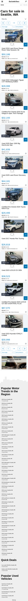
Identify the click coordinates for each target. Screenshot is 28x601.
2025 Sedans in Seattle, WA (7, 455)
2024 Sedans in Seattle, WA (7, 420)
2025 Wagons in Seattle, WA (8, 522)
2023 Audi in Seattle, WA (7, 459)
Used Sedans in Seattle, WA (7, 588)
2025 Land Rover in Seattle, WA (8, 499)
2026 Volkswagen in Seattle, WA (8, 542)
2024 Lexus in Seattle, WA (7, 431)
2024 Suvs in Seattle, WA (7, 404)
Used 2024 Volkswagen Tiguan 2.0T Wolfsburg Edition (13, 81)
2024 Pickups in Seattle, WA (8, 487)
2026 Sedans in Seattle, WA (7, 502)
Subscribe (25, 5)
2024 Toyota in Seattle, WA (7, 412)
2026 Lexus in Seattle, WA (7, 491)
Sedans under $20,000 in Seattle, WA (9, 570)
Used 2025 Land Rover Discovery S (14, 176)
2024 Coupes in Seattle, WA (7, 534)
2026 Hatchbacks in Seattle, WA (8, 526)
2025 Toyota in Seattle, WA (7, 416)
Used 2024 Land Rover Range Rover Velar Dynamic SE (12, 49)
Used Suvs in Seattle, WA (7, 584)
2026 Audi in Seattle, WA (7, 554)
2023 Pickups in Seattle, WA (8, 514)
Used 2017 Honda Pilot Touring (13, 238)
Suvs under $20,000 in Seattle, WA (9, 566)
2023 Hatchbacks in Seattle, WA (8, 483)
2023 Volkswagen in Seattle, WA (8, 463)
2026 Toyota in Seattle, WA (7, 428)
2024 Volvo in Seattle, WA (7, 495)
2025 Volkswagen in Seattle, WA (8, 435)
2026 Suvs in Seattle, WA (7, 424)
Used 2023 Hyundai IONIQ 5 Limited (12, 334)
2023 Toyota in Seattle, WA (7, 451)
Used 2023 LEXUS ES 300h (12, 270)
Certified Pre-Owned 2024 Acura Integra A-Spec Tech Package (13, 112)
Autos (2, 5)
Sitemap (14, 600)
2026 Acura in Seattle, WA (7, 550)
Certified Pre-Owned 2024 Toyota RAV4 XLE (13, 207)
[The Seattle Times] (14, 1)
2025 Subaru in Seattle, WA (7, 447)
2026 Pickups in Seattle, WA (8, 530)
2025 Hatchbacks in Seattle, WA (8, 510)
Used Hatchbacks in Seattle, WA (8, 592)
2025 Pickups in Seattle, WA (8, 518)
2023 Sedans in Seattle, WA (7, 471)
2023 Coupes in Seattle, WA (7, 538)
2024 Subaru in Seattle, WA (7, 467)
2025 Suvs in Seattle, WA (7, 400)
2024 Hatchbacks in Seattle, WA (8, 506)
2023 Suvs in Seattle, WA (7, 408)
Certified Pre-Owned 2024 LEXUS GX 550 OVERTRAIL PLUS (14, 302)
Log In (21, 5)
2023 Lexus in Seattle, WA (7, 439)
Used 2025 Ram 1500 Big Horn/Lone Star (11, 144)
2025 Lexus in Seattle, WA (7, 443)
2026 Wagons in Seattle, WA (8, 546)
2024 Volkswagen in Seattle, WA (8, 479)
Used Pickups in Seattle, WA (8, 596)
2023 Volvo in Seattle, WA (7, 475)
